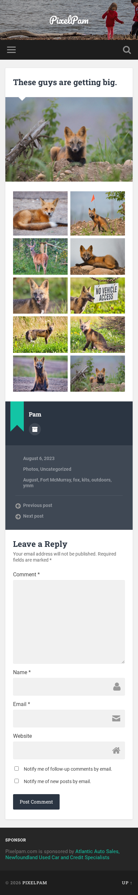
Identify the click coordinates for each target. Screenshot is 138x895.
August (30, 480)
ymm (28, 485)
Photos (30, 469)
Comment (26, 574)
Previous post (37, 505)
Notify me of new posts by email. (57, 781)
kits (85, 480)
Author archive (35, 429)
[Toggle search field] (127, 50)
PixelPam (69, 20)
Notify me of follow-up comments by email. (68, 769)
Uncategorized (55, 469)
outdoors (101, 480)
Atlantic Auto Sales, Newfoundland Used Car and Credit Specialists (62, 854)
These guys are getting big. (65, 82)
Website (22, 736)
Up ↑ (127, 882)
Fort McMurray (55, 480)
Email (21, 704)
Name (22, 672)
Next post (33, 516)
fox (76, 480)
